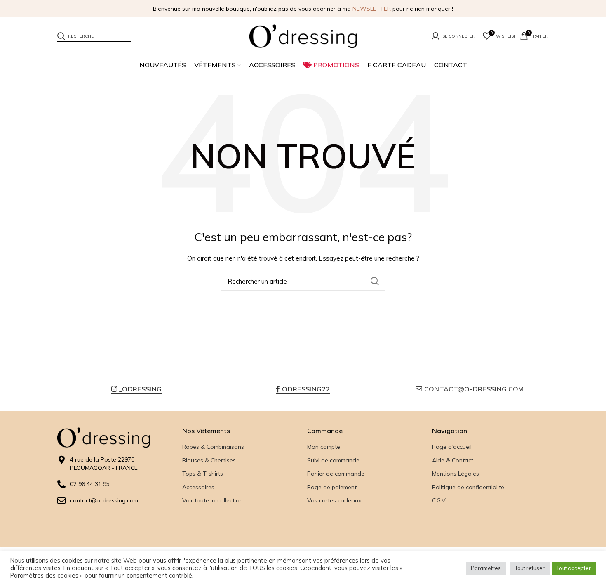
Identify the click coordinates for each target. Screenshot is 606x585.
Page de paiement (332, 487)
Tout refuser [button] (530, 568)
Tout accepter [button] (574, 568)
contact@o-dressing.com (104, 500)
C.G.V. (439, 500)
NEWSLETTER (371, 8)
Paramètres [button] (486, 568)
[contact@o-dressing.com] (61, 501)
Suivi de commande (333, 460)
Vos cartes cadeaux (334, 500)
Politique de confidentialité (468, 487)
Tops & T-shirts (202, 473)
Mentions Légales (455, 473)
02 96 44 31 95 (90, 484)
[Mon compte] (453, 36)
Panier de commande (335, 473)
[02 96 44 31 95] (61, 484)
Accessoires (198, 487)
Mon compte (323, 446)
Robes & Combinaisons (213, 446)
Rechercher (374, 281)
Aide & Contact (452, 460)
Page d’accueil (452, 446)
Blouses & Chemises (209, 460)
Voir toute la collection (212, 500)
